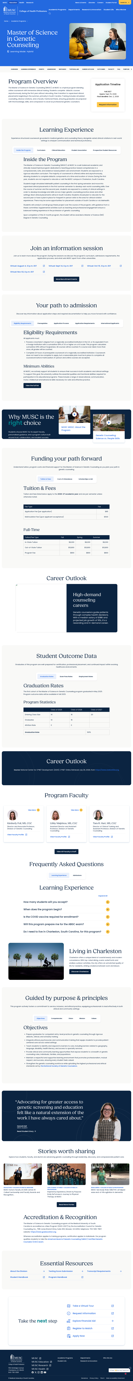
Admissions (51, 69)
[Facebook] (33, 1372)
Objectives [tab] (41, 1018)
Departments (74, 9)
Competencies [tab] (56, 1018)
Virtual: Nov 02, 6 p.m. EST (27, 272)
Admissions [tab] (77, 875)
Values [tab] (93, 1018)
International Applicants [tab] (110, 323)
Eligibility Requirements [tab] (22, 323)
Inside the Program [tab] (23, 150)
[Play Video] (74, 414)
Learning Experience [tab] (59, 875)
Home (6, 21)
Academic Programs (57, 9)
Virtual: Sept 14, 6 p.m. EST (66, 266)
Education (13, 3)
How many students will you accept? (66, 902)
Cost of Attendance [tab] (64, 479)
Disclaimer (84, 1378)
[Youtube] (45, 1372)
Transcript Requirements (104, 1271)
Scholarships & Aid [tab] (86, 479)
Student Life (109, 9)
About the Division (27, 1271)
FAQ (118, 69)
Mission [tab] (82, 1018)
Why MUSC (62, 69)
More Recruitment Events (66, 279)
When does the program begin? (66, 909)
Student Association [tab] (79, 150)
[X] (36, 1372)
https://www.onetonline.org (107, 770)
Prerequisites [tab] (42, 323)
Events (41, 69)
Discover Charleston (80, 971)
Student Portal (111, 3)
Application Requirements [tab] (85, 323)
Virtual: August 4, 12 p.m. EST (27, 266)
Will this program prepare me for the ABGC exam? (66, 924)
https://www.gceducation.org (43, 1232)
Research (29, 3)
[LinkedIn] (42, 1372)
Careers (100, 3)
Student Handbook (27, 1277)
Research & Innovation (91, 9)
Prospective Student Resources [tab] (105, 150)
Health (21, 3)
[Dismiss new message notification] (130, 1368)
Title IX (102, 1378)
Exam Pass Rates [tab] (66, 676)
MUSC (5, 3)
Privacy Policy (94, 1378)
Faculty (111, 69)
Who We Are (121, 9)
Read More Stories (66, 1204)
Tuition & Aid (74, 69)
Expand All (103, 896)
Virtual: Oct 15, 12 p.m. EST (104, 266)
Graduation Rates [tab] (46, 676)
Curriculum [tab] (41, 150)
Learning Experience (28, 69)
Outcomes (101, 69)
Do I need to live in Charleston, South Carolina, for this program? (66, 931)
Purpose (126, 69)
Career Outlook (88, 69)
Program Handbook (66, 1277)
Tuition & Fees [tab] (45, 479)
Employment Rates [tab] (86, 676)
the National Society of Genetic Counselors (59, 1066)
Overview (14, 69)
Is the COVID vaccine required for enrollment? (66, 916)
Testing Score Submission (66, 1271)
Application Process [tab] (61, 323)
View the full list (32, 385)
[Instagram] (38, 1372)
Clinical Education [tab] (58, 150)
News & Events (80, 3)
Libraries (91, 3)
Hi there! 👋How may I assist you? (119, 1370)
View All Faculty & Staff (66, 851)
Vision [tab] (71, 1018)
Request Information (108, 104)
